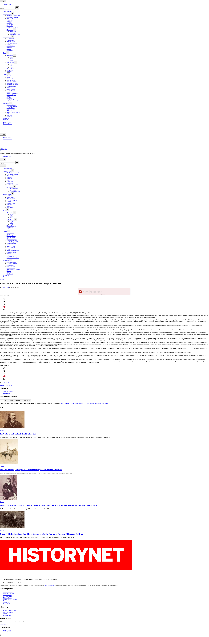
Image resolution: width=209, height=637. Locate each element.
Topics (5, 74)
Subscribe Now (7, 4)
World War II (10, 21)
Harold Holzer (5, 287)
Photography (10, 96)
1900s (11, 58)
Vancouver (17, 400)
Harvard (11, 400)
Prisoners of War (11, 80)
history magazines (49, 585)
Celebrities (9, 47)
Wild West (9, 98)
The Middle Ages (11, 68)
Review (2, 279)
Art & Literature (11, 90)
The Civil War (10, 18)
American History (11, 105)
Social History (10, 99)
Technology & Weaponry (13, 83)
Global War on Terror (12, 27)
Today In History (7, 11)
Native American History (13, 101)
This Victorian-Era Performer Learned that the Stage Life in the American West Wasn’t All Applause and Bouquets (48, 505)
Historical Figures (11, 95)
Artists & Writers (11, 46)
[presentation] (12, 13)
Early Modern (10, 62)
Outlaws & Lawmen (12, 43)
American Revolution (12, 17)
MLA (6, 400)
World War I (10, 20)
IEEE (28, 400)
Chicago (24, 400)
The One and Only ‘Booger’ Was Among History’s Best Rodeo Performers (31, 470)
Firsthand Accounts (11, 81)
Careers (5, 613)
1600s (11, 65)
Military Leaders (11, 41)
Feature (2, 466)
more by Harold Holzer (6, 385)
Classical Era (10, 70)
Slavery (8, 77)
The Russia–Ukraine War (13, 15)
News (8, 92)
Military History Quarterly (13, 112)
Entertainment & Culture (13, 93)
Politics (8, 87)
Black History (10, 76)
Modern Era (10, 55)
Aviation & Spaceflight (12, 84)
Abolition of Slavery (15, 34)
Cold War (9, 23)
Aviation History (11, 108)
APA (2, 400)
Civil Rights (13, 33)
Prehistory (9, 71)
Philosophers (10, 50)
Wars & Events (7, 14)
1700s (11, 64)
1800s (11, 60)
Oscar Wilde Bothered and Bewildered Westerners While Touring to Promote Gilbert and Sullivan (41, 534)
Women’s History (11, 78)
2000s (11, 57)
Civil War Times (11, 109)
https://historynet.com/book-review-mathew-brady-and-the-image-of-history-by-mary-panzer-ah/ (85, 403)
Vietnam (9, 113)
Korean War (10, 24)
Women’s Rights (14, 31)
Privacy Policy (7, 122)
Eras (4, 53)
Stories (2, 430)
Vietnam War (10, 26)
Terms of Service (7, 124)
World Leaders (10, 40)
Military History (11, 89)
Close (3, 1)
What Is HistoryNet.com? (9, 610)
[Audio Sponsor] (117, 292)
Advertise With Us (8, 612)
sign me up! (3, 624)
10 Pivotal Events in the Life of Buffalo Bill (18, 434)
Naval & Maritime (11, 86)
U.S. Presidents (10, 38)
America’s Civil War (12, 106)
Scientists (9, 49)
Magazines (6, 103)
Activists (9, 44)
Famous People (7, 37)
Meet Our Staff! (7, 615)
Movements (10, 30)
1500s (11, 67)
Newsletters (6, 118)
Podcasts (5, 119)
